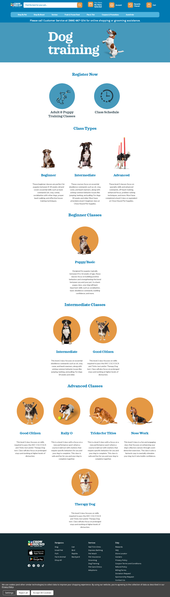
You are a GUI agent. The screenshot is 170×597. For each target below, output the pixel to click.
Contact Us (120, 580)
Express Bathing (95, 550)
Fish (56, 553)
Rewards (119, 547)
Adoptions (92, 570)
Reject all (23, 592)
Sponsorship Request (124, 577)
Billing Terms (120, 570)
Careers (118, 557)
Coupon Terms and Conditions (128, 563)
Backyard (76, 557)
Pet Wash (92, 553)
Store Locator (121, 553)
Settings (9, 592)
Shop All (58, 560)
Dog (56, 547)
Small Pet (59, 550)
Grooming (92, 560)
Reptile (75, 553)
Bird (73, 550)
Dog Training (93, 563)
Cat (73, 547)
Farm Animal (60, 557)
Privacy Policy (121, 560)
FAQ (117, 550)
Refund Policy (121, 567)
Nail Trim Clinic (94, 547)
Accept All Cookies (42, 592)
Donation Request (123, 573)
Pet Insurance (94, 557)
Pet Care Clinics (95, 567)
